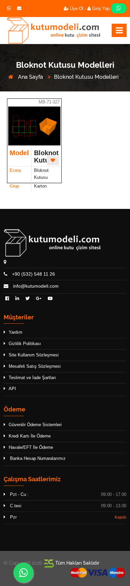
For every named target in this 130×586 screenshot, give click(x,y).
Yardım (15, 332)
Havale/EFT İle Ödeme (31, 447)
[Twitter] (27, 298)
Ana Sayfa (30, 77)
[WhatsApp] (23, 573)
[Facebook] (7, 298)
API (12, 388)
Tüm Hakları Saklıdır (76, 563)
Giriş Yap (101, 8)
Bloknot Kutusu (46, 156)
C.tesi (15, 505)
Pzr (13, 517)
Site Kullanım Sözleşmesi (34, 354)
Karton (40, 186)
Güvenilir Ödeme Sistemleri (35, 424)
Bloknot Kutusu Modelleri (86, 77)
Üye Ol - (77, 8)
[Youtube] (50, 298)
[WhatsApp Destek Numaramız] (118, 8)
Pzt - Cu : (19, 494)
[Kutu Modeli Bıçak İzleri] (53, 30)
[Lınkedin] (17, 298)
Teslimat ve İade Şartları (32, 377)
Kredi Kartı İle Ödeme (30, 435)
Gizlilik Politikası (25, 343)
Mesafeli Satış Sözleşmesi (35, 366)
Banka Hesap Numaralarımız (37, 458)
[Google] (38, 298)
